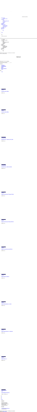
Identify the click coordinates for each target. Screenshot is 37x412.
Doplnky (2, 67)
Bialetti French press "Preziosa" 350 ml (7, 194)
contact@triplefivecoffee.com (5, 408)
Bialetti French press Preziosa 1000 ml (7, 221)
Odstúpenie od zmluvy (4, 405)
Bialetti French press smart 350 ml (6, 249)
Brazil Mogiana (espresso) (5, 392)
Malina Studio (5, 53)
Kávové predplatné (4, 68)
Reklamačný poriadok (4, 403)
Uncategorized (3, 65)
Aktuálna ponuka (3, 66)
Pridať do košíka (3, 89)
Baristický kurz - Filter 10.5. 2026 (6, 166)
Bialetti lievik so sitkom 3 (5, 276)
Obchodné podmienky (4, 402)
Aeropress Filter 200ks (5, 91)
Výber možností (3, 389)
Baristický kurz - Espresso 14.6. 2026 (7, 139)
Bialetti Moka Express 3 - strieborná (7, 331)
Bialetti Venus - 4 (4, 358)
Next (2, 399)
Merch (2, 69)
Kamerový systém (3, 404)
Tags (2, 71)
